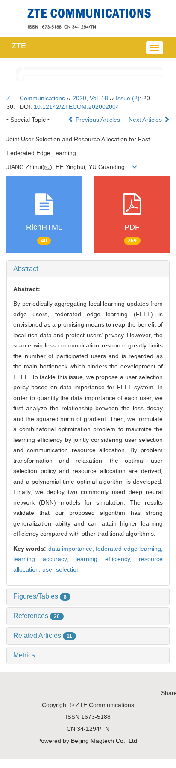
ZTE (19, 45)
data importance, (72, 548)
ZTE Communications (35, 98)
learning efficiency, (107, 558)
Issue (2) (128, 98)
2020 (79, 98)
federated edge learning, (129, 548)
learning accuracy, (44, 558)
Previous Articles (98, 119)
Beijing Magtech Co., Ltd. (105, 740)
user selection (61, 569)
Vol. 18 (99, 98)
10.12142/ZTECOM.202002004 (76, 106)
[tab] (88, 269)
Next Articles (146, 119)
